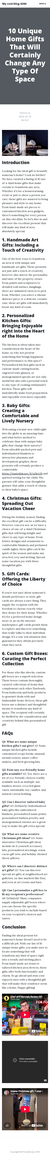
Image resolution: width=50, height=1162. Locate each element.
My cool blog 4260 (14, 3)
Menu (42, 4)
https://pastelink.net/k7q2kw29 (22, 473)
